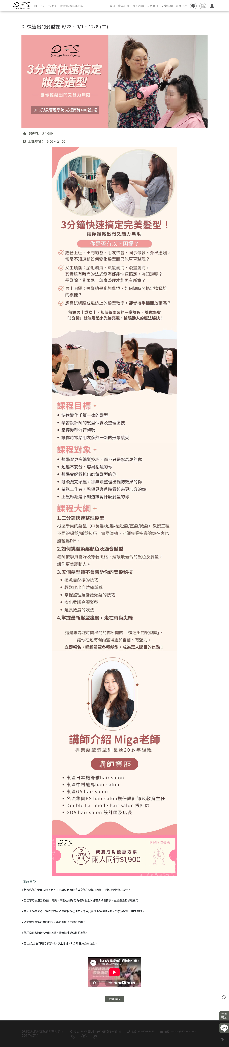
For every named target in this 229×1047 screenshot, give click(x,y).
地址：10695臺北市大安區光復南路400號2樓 (97, 1031)
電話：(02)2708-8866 (142, 1031)
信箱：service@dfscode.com (180, 1031)
